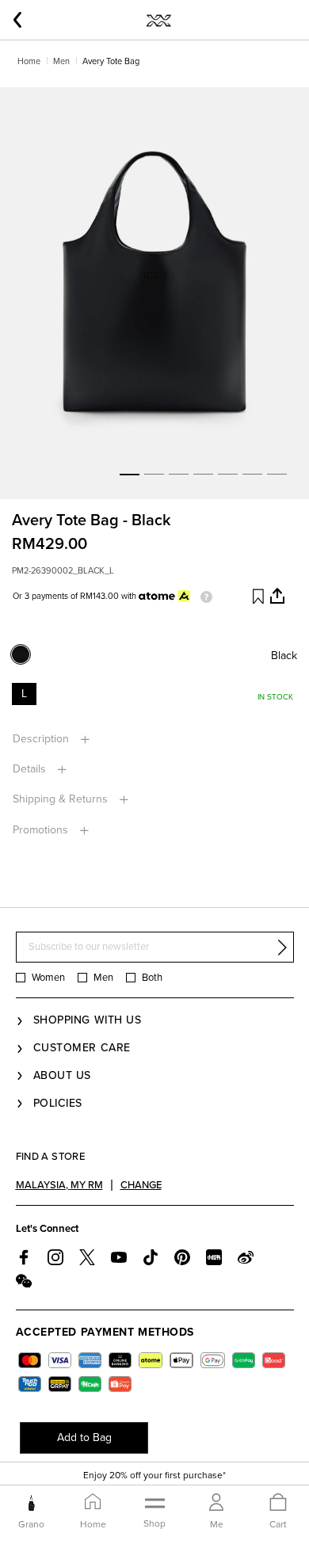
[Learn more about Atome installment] (202, 596)
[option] (154, 293)
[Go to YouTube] (119, 1257)
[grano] (31, 1503)
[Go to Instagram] (55, 1257)
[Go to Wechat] (24, 1281)
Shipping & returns (62, 799)
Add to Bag (84, 1437)
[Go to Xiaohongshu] (214, 1257)
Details (31, 769)
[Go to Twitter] (87, 1257)
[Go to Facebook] (24, 1257)
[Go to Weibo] (246, 1257)
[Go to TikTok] (150, 1257)
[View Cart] (278, 1503)
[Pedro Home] (158, 19)
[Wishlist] (257, 596)
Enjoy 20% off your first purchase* (154, 1475)
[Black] (26, 659)
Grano (31, 1524)
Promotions (42, 830)
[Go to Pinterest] (182, 1257)
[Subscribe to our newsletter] (282, 947)
